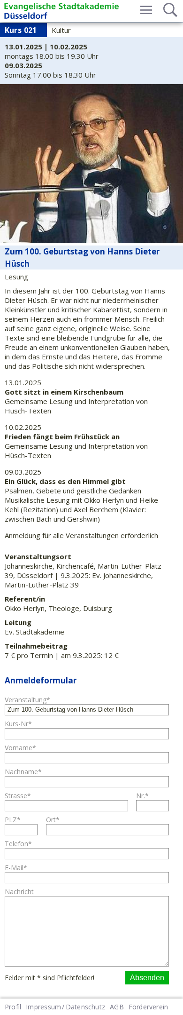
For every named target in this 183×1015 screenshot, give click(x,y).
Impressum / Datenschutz (65, 1006)
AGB (117, 1006)
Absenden (147, 978)
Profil (13, 1006)
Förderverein (148, 1006)
